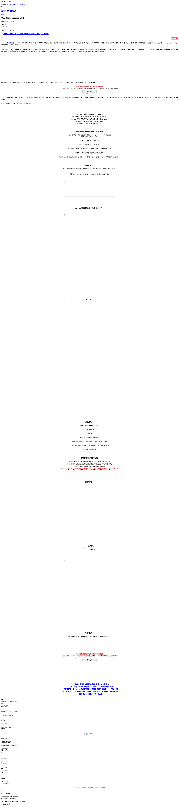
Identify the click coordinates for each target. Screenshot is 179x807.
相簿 (4, 24)
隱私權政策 (97, 787)
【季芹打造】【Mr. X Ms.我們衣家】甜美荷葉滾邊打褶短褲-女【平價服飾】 (91, 689)
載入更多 (3, 720)
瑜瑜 (2, 703)
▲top (2, 717)
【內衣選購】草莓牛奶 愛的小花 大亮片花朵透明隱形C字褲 (91, 687)
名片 (4, 27)
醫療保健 (11, 715)
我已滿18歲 (3, 804)
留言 (11, 711)
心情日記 (12, 21)
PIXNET (79, 787)
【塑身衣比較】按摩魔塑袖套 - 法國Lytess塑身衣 (91, 684)
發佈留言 (3, 728)
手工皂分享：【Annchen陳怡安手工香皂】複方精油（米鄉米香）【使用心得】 (91, 692)
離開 (8, 804)
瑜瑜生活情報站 (8, 11)
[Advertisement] (77, 65)
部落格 (5, 26)
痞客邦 (8, 711)
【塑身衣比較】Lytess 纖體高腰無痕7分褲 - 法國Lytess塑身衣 (26, 34)
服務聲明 (103, 787)
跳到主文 (3, 14)
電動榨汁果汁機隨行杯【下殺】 (91, 694)
